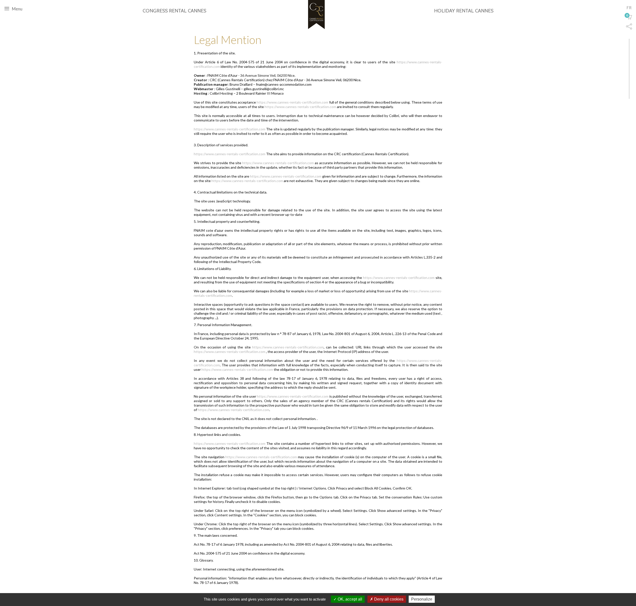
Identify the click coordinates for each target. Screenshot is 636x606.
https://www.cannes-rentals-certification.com (292, 102)
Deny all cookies (388, 599)
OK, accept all (349, 599)
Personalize (421, 599)
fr (629, 7)
